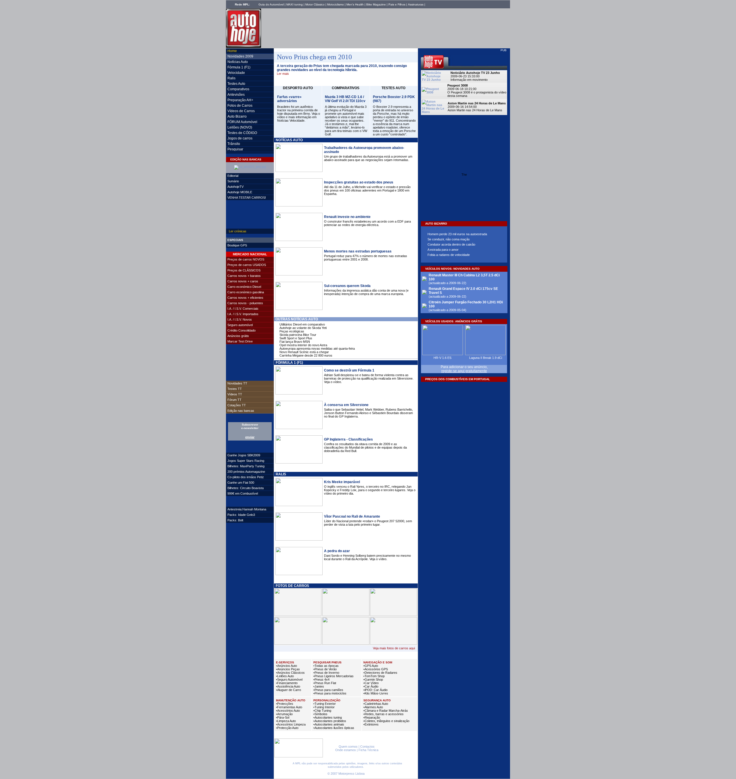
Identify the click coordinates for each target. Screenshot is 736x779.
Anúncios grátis (238, 336)
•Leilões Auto (285, 676)
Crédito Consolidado (241, 330)
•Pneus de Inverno (326, 672)
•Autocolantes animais (328, 724)
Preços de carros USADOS (246, 265)
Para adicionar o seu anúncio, (464, 369)
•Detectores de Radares (380, 672)
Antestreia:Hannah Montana (246, 509)
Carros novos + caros (242, 281)
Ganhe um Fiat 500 (240, 482)
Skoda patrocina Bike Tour (297, 334)
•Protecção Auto (287, 728)
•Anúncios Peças (288, 669)
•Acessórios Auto (288, 710)
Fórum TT (234, 399)
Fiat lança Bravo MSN (294, 341)
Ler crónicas (237, 231)
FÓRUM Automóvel (242, 122)
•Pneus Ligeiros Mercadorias (333, 676)
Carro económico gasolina (245, 292)
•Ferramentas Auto (289, 707)
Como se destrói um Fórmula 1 (349, 370)
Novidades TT (237, 383)
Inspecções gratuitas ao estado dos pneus (358, 182)
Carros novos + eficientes (245, 297)
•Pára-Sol (282, 717)
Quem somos (348, 746)
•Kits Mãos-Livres (375, 693)
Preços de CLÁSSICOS (243, 270)
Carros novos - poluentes (245, 303)
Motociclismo (335, 4)
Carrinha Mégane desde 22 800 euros (305, 355)
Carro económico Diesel (244, 286)
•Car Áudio (370, 686)
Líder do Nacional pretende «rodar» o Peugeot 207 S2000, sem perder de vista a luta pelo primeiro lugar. (368, 522)
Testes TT (234, 389)
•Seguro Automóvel (289, 679)
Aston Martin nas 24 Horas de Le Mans (477, 103)
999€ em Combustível (242, 493)
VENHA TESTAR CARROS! (246, 197)
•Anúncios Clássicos (290, 672)
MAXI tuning (294, 4)
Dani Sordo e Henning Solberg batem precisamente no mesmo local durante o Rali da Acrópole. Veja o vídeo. (367, 557)
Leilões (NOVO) (239, 127)
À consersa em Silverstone (346, 405)
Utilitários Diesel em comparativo (302, 324)
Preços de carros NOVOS (245, 259)
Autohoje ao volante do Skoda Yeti (303, 328)
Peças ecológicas (291, 331)
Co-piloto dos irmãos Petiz (245, 477)
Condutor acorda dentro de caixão (451, 244)
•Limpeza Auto (286, 721)
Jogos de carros (239, 138)
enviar (249, 437)
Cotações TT (236, 405)
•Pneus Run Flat (324, 683)
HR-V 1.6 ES (442, 357)
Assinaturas (415, 4)
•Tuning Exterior (324, 703)
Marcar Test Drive (240, 341)
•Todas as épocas (326, 665)
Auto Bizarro (237, 116)
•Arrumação (284, 714)
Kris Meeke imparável (342, 482)
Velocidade (236, 73)
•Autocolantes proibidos (329, 721)
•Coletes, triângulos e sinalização (386, 721)
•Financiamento (287, 683)
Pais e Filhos (396, 4)
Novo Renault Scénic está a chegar (304, 352)
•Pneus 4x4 (321, 679)
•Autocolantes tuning (327, 717)
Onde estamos (345, 750)
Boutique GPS (237, 245)
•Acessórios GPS (375, 669)
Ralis (231, 78)
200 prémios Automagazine (246, 471)
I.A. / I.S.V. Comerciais (242, 308)
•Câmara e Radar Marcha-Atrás (385, 710)
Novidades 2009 (240, 56)
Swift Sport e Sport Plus (295, 338)
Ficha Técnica (368, 750)
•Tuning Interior (324, 707)
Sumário (233, 181)
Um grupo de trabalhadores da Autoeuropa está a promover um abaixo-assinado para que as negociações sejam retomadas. (368, 158)
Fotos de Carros (239, 106)
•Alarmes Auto (373, 707)
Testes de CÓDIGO (242, 133)
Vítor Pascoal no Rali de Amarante (352, 516)
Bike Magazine (376, 4)
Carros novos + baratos (244, 275)
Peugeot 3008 (457, 85)
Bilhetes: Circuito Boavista (245, 488)
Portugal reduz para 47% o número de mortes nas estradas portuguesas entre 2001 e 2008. (365, 257)
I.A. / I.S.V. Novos (239, 319)
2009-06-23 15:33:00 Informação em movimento (469, 77)
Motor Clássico (315, 4)
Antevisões (236, 95)
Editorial (232, 175)
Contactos (367, 746)
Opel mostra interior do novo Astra (303, 345)
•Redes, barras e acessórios (383, 714)
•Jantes (318, 686)
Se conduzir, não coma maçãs (449, 239)
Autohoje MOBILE (239, 192)
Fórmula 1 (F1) (238, 67)
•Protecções (284, 703)
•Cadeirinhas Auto (375, 703)
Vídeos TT (234, 394)
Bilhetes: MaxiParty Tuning (245, 466)
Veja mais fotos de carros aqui (394, 648)
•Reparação (371, 717)
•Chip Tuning (322, 710)
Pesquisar (235, 149)
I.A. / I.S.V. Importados (242, 314)
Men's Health (355, 4)
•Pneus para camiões (328, 690)
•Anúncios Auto (286, 665)
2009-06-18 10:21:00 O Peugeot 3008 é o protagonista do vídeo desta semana (476, 92)
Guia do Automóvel (271, 4)
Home (232, 51)
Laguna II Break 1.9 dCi (485, 357)
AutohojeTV (235, 186)
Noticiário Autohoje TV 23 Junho (475, 72)
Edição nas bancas (240, 410)
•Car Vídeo (371, 683)
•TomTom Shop (374, 676)
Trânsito (233, 144)
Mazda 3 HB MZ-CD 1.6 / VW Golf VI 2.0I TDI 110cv (345, 99)
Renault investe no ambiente (347, 217)
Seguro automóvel (240, 325)
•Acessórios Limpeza (291, 724)
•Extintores (371, 724)
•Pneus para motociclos (329, 693)
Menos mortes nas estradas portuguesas (358, 251)
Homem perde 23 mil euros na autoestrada (457, 234)
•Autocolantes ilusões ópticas (333, 728)
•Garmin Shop (373, 679)
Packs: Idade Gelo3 (241, 514)
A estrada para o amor (443, 249)
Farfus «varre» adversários (289, 99)
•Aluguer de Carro (288, 690)
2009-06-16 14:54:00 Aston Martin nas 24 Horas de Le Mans (475, 108)
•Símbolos (320, 714)
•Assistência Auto (288, 686)
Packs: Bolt (235, 520)
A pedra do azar (337, 551)
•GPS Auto (370, 665)
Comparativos (238, 89)
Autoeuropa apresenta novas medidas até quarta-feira (317, 348)
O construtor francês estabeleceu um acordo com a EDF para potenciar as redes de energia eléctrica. (367, 223)
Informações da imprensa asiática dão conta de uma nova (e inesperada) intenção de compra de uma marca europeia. (366, 292)
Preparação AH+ (240, 100)
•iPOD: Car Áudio (375, 690)
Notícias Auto (237, 62)
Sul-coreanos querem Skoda (347, 286)
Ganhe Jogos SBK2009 (243, 455)
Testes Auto (236, 84)
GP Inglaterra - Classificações (348, 439)
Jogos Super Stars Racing (245, 460)
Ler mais (283, 73)
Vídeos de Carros (241, 111)
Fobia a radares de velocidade (449, 255)
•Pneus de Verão (325, 669)
